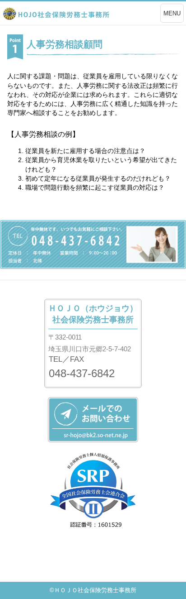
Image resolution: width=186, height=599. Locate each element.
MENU (172, 13)
